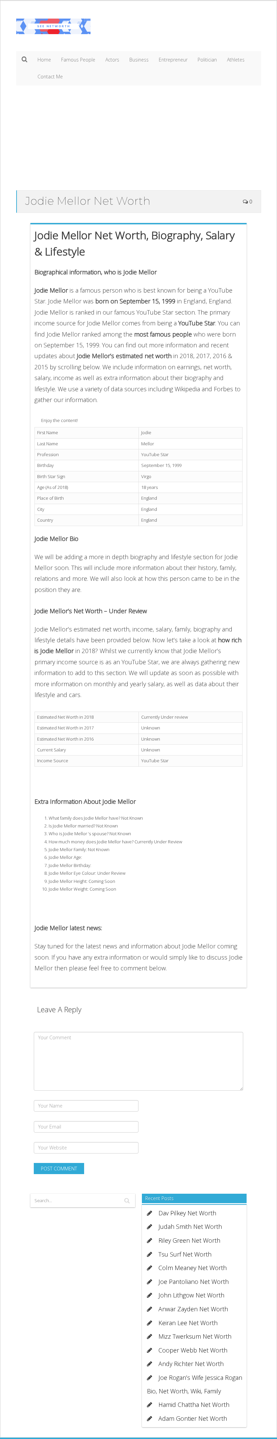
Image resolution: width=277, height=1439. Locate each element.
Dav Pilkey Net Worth (187, 1213)
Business (139, 59)
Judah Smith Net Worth (190, 1226)
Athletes (236, 59)
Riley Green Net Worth (189, 1240)
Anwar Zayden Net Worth (193, 1309)
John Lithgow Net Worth (191, 1295)
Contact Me (50, 76)
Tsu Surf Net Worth (184, 1254)
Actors (112, 59)
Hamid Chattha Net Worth (193, 1404)
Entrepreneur (173, 59)
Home (44, 59)
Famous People (78, 59)
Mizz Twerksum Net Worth (194, 1336)
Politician (207, 59)
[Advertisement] (138, 139)
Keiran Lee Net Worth (188, 1323)
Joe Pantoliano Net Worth (193, 1281)
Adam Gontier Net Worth (192, 1418)
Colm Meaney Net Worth (192, 1268)
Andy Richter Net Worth (191, 1364)
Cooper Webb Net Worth (192, 1350)
